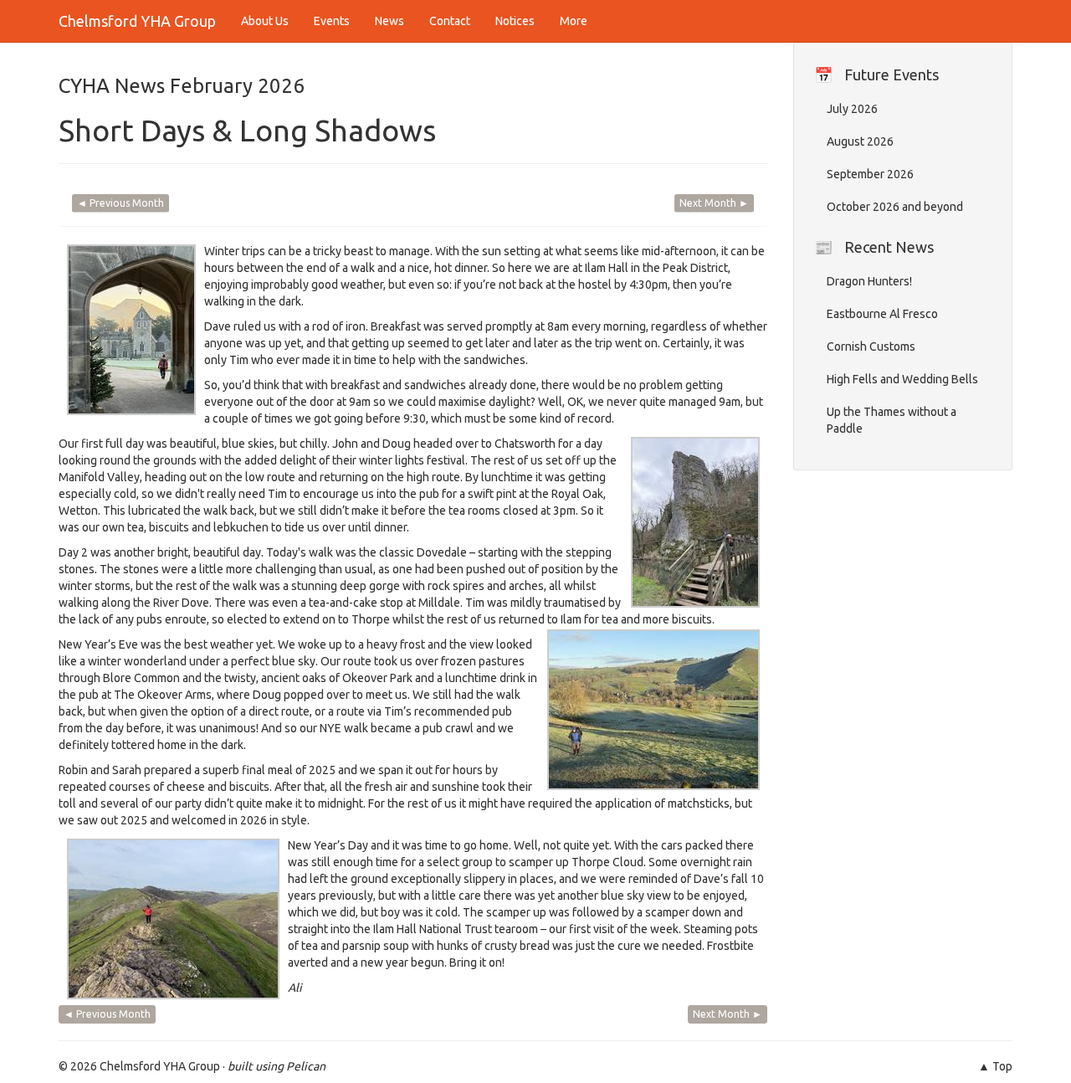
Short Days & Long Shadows (247, 130)
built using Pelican (276, 1066)
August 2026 (860, 141)
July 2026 (852, 108)
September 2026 (870, 174)
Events (332, 21)
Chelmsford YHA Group (137, 21)
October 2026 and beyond (895, 206)
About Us (265, 21)
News (389, 21)
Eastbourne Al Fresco (882, 314)
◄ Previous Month (120, 203)
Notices (515, 21)
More (573, 21)
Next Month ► (714, 203)
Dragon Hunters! (869, 281)
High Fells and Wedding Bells (902, 379)
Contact (449, 21)
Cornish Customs (871, 346)
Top (1002, 1066)
